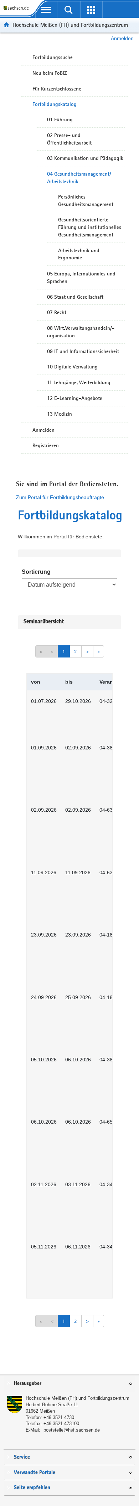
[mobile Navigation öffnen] (46, 9)
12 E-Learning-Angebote (74, 398)
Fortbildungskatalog (54, 104)
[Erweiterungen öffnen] (91, 9)
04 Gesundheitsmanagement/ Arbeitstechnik (79, 178)
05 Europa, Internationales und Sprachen (81, 277)
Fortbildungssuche (52, 57)
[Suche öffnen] (68, 9)
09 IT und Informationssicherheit (83, 351)
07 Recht (56, 312)
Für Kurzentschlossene (56, 88)
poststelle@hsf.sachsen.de (71, 1430)
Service (22, 1457)
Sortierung (36, 572)
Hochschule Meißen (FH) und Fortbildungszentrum (70, 24)
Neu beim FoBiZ (49, 73)
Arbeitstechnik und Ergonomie (78, 254)
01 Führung (60, 119)
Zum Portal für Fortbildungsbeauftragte (60, 497)
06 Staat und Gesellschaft (75, 297)
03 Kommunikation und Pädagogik (85, 158)
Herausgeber (27, 1383)
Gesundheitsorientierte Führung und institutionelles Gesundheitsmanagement (89, 227)
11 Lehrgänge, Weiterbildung (78, 382)
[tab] (69, 1384)
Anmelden (122, 38)
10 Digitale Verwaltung (72, 366)
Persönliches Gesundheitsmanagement (85, 200)
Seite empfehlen (32, 1487)
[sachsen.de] (17, 11)
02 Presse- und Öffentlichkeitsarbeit (69, 139)
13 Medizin (59, 414)
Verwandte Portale (34, 1472)
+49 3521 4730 (58, 1417)
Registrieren (45, 445)
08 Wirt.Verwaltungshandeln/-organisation (80, 332)
